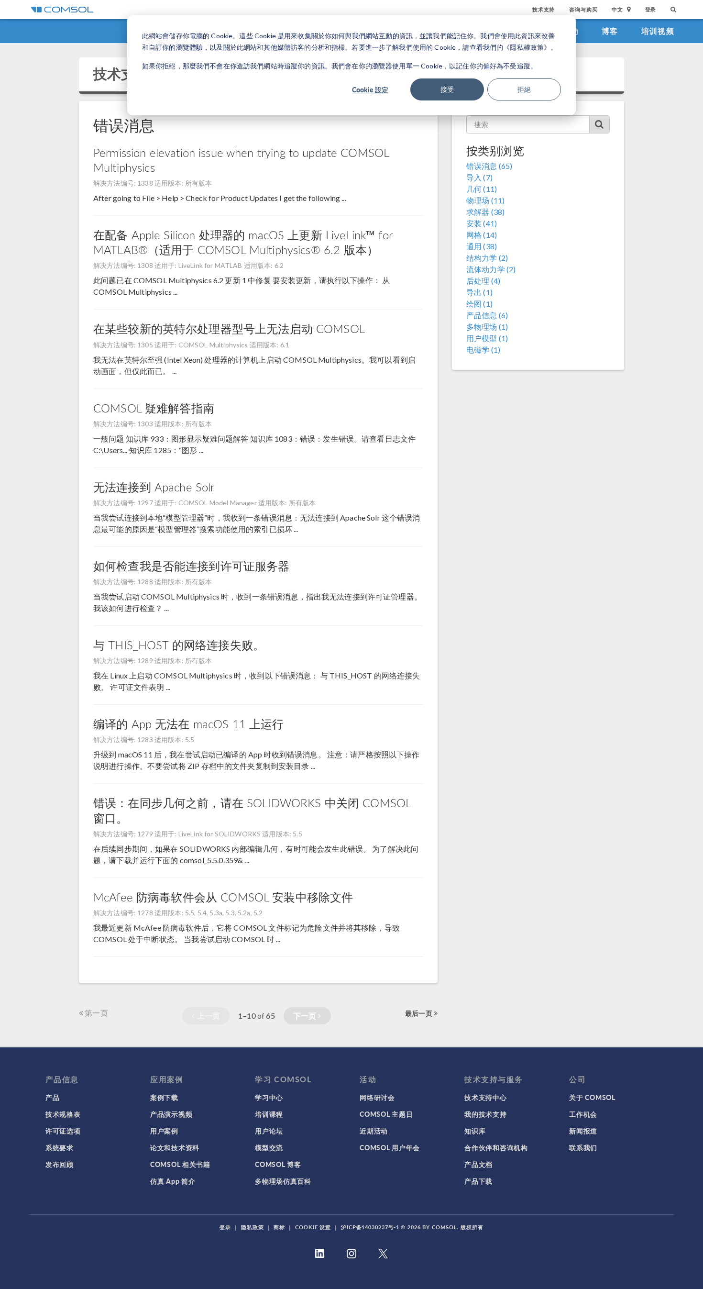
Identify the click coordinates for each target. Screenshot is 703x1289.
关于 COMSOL (592, 1097)
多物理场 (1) (487, 326)
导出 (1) (479, 292)
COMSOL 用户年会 (390, 1147)
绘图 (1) (479, 303)
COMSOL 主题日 (386, 1114)
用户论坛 (269, 1130)
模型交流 (269, 1147)
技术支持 (543, 9)
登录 (651, 9)
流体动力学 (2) (491, 269)
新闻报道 (583, 1130)
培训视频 (657, 30)
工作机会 (583, 1114)
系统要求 (59, 1147)
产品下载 (478, 1181)
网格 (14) (481, 234)
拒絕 (524, 89)
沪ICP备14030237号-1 (370, 1227)
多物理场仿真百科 (283, 1181)
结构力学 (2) (487, 257)
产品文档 (478, 1164)
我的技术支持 (485, 1114)
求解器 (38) (485, 211)
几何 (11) (481, 188)
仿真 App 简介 (172, 1181)
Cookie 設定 (370, 89)
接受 (447, 89)
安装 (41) (481, 223)
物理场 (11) (485, 200)
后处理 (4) (483, 280)
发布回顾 (59, 1164)
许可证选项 (63, 1130)
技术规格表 (63, 1114)
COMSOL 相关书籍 (180, 1164)
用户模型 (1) (487, 338)
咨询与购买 (583, 9)
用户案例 (164, 1130)
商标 (279, 1227)
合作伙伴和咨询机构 (495, 1147)
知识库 (474, 1130)
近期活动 (374, 1130)
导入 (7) (479, 177)
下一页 (306, 1015)
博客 (610, 30)
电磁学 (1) (483, 349)
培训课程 (269, 1114)
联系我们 (583, 1147)
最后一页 (419, 1013)
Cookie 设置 (313, 1227)
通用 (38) (481, 246)
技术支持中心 (485, 1097)
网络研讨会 (377, 1097)
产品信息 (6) (487, 315)
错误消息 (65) (489, 165)
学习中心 (269, 1097)
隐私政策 (252, 1227)
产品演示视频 (171, 1114)
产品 (52, 1097)
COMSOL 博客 (278, 1164)
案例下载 (164, 1097)
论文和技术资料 (174, 1147)
